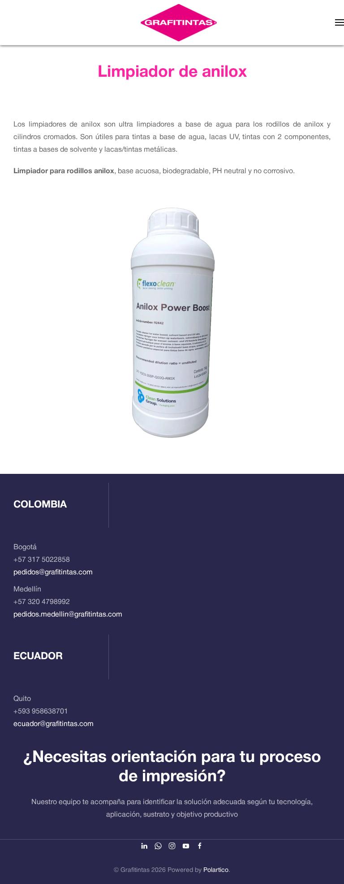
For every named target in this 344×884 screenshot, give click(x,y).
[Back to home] (179, 22)
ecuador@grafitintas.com (53, 724)
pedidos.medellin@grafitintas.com (67, 615)
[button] (339, 22)
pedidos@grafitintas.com (53, 572)
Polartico (215, 870)
